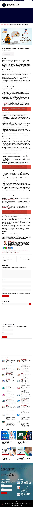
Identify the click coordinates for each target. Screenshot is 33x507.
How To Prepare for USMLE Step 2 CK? (25, 401)
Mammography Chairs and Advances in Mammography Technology (25, 389)
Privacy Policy (18, 0)
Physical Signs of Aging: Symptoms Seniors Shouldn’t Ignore (26, 376)
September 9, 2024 (23, 426)
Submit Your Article (10, 0)
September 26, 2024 (8, 410)
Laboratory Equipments (9, 399)
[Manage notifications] (2, 504)
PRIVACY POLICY (18, 503)
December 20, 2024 (23, 385)
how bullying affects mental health (15, 251)
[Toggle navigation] (2, 22)
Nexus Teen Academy (6, 207)
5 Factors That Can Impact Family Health (25, 369)
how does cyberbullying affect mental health (7, 252)
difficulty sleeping (23, 151)
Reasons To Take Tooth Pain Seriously (11, 395)
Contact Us (14, 0)
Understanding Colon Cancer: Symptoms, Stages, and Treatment (10, 423)
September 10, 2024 (23, 419)
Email (3, 284)
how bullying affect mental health (6, 251)
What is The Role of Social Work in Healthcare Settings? (10, 376)
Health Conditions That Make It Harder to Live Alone (26, 396)
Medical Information (24, 359)
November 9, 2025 (8, 365)
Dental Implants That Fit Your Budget (10, 381)
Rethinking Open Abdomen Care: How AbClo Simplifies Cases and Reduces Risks (25, 382)
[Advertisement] (16, 15)
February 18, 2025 (8, 378)
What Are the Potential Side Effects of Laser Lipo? (25, 258)
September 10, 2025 (23, 366)
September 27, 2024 (23, 403)
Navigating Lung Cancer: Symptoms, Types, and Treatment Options (25, 416)
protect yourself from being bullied (8, 199)
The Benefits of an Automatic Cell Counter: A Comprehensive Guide (11, 402)
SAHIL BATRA (8, 50)
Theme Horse (28, 503)
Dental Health (8, 379)
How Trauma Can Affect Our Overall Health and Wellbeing (11, 408)
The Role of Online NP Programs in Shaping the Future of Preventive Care (11, 362)
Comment (4, 269)
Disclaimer (22, 0)
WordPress (20, 505)
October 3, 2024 (8, 404)
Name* (3, 328)
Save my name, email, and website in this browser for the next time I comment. (16, 293)
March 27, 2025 (23, 371)
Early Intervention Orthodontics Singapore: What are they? (10, 416)
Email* (3, 332)
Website (3, 288)
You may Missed (5, 429)
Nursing (7, 359)
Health (7, 367)
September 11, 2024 (23, 412)
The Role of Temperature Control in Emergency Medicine (11, 370)
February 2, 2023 (4, 50)
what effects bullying (16, 252)
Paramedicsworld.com (23, 468)
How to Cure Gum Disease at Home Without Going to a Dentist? (8, 259)
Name (3, 280)
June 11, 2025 (7, 372)
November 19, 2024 (8, 391)
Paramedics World (11, 503)
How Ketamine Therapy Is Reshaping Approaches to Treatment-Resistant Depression (26, 363)
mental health (24, 76)
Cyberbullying (5, 103)
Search (30, 304)
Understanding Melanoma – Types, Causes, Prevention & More (8, 458)
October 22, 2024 (23, 392)
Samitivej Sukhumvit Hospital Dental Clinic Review (10, 389)
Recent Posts (5, 357)
